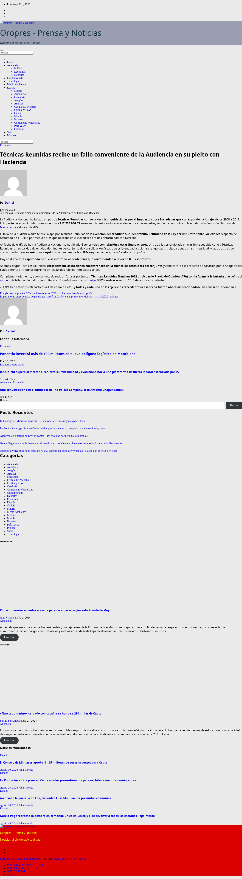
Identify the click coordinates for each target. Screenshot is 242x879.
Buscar (4, 400)
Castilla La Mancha (25, 106)
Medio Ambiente (16, 84)
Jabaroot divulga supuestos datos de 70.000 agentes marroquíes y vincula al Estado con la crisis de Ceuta (58, 450)
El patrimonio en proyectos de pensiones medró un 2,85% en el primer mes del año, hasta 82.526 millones (59, 296)
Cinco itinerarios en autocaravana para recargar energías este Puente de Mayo (55, 610)
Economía (20, 71)
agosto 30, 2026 (9, 769)
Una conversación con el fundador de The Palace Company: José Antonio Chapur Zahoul (62, 390)
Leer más (9, 637)
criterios (90, 280)
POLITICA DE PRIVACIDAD (25, 864)
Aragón (18, 100)
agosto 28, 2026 (9, 787)
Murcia (18, 116)
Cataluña (19, 129)
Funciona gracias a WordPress (20, 859)
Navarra (18, 119)
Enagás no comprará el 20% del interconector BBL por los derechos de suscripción (46, 293)
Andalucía (20, 93)
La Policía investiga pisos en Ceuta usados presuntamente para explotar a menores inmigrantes (52, 428)
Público (11, 527)
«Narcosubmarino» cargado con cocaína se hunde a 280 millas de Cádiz (50, 713)
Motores (11, 135)
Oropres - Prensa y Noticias (51, 32)
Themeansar (79, 859)
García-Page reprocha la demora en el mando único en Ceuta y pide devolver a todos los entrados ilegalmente (61, 443)
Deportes (19, 74)
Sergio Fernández (10, 720)
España (11, 87)
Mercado (6, 227)
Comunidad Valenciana (27, 122)
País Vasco (20, 125)
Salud (10, 132)
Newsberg (59, 859)
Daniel (9, 203)
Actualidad (13, 65)
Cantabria (19, 97)
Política (18, 68)
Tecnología (13, 81)
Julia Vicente (7, 617)
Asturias (18, 103)
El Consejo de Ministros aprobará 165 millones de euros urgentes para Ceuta (42, 421)
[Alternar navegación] (1, 50)
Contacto (12, 874)
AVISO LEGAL (16, 871)
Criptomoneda (15, 78)
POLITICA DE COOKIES (22, 868)
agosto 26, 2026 (9, 805)
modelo (5, 280)
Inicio (10, 62)
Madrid (18, 90)
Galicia (18, 113)
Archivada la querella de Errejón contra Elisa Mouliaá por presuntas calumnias (44, 435)
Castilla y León (22, 109)
